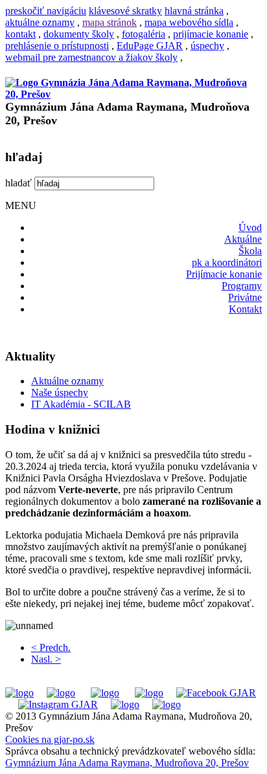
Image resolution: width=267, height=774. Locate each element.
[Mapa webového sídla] (125, 704)
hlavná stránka (194, 10)
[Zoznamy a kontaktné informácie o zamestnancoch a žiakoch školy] (149, 692)
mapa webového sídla (189, 22)
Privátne (245, 297)
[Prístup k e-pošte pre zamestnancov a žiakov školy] (61, 692)
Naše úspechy (59, 392)
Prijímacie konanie (224, 274)
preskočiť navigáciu (45, 10)
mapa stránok (109, 22)
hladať (18, 182)
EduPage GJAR (150, 45)
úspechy (207, 45)
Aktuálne (243, 239)
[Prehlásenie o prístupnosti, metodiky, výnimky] (166, 704)
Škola (250, 250)
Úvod (250, 227)
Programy (242, 285)
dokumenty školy (78, 33)
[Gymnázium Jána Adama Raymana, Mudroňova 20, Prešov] (133, 94)
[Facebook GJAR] (216, 692)
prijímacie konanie (210, 33)
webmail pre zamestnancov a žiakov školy (91, 57)
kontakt (20, 33)
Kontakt (245, 309)
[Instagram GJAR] (58, 704)
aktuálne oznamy (40, 22)
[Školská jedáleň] (105, 692)
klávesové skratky (125, 10)
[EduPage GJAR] (19, 692)
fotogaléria (143, 33)
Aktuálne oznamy (67, 380)
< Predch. (51, 647)
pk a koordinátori (227, 262)
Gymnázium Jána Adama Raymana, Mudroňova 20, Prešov (127, 762)
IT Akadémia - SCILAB (81, 404)
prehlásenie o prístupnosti (57, 45)
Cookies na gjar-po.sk (50, 739)
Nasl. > (46, 659)
